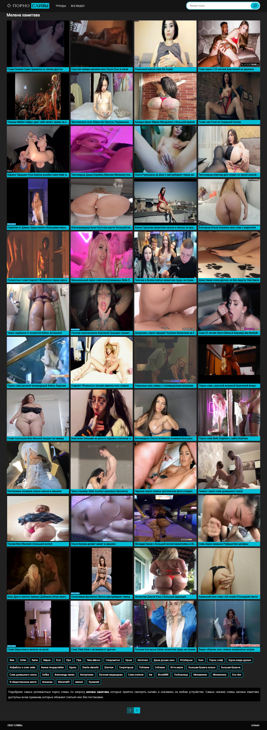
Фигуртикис (86, 674)
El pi (58, 660)
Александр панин (64, 674)
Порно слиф (216, 660)
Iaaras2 (79, 681)
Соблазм (160, 667)
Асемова (47, 681)
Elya (68, 660)
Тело (200, 660)
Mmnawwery (220, 674)
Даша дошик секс (164, 660)
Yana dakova (93, 660)
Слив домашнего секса (23, 674)
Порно (30, 5)
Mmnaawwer (200, 674)
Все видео (78, 5)
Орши (128, 660)
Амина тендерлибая (52, 667)
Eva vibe (236, 674)
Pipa (78, 660)
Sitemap (255, 725)
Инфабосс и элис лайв (22, 667)
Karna (35, 660)
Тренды (61, 5)
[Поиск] (255, 6)
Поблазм (144, 667)
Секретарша (126, 667)
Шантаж (109, 667)
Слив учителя (135, 674)
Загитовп (143, 660)
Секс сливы (15, 725)
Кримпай (94, 681)
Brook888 (163, 674)
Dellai (23, 660)
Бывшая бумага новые (202, 667)
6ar (150, 674)
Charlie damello (90, 667)
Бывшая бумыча (230, 667)
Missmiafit (64, 681)
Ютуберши (186, 660)
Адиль (72, 667)
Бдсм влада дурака (240, 660)
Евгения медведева (111, 674)
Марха (47, 660)
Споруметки (113, 660)
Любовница (181, 674)
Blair (12, 660)
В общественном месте (23, 681)
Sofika (45, 674)
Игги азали (176, 667)
